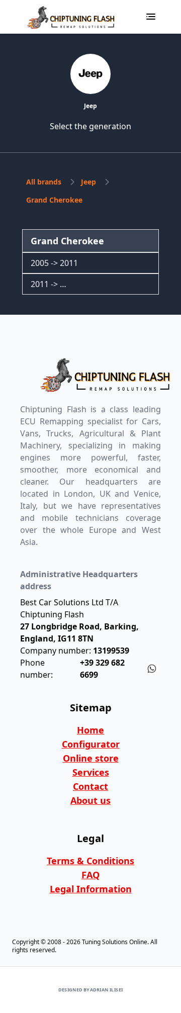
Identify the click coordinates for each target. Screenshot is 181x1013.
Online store (91, 758)
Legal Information (91, 889)
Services (90, 772)
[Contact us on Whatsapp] (152, 669)
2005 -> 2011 (54, 262)
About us (90, 800)
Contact (90, 786)
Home (90, 730)
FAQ (90, 875)
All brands (43, 182)
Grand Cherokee (54, 200)
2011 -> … (48, 284)
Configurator (91, 744)
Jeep (88, 182)
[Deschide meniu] (151, 17)
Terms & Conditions (90, 861)
